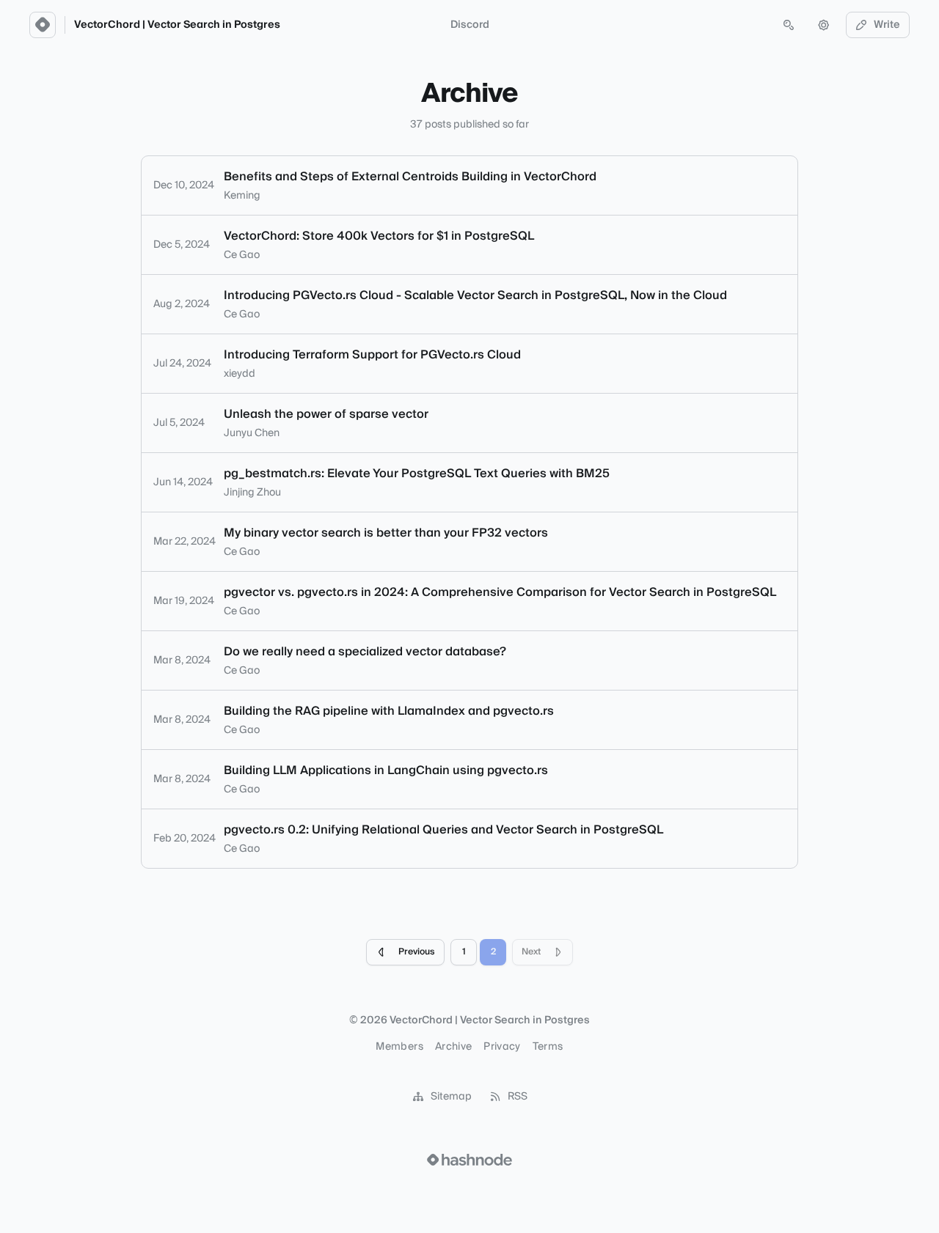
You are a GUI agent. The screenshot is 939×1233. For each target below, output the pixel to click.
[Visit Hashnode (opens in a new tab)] (469, 1159)
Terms (548, 1047)
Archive (453, 1047)
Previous (416, 952)
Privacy (501, 1047)
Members (399, 1047)
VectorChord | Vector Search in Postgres (177, 25)
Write (887, 25)
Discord (469, 25)
